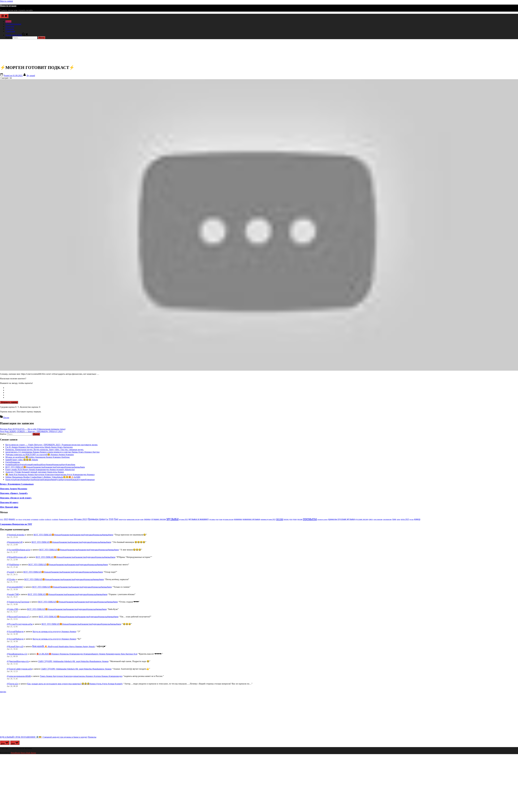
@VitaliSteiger (13, 564)
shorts (20, 519)
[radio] (261, 388)
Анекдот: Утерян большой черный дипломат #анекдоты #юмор (34, 472)
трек (394, 519)
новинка (238, 519)
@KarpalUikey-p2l (15, 646)
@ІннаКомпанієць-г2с (17, 654)
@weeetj (10, 572)
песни (279, 519)
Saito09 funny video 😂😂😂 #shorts (21, 460)
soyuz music (26, 519)
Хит (116, 519)
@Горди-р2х (12, 684)
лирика (147, 519)
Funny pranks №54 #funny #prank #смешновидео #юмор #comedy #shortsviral (40, 469)
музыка (172, 518)
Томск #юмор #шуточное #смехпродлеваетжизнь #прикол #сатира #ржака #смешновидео (81, 676)
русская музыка (346, 519)
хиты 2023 (405, 519)
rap (17, 519)
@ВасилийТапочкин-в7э (18, 616)
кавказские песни (133, 519)
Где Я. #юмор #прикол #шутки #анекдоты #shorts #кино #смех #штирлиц (39, 447)
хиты (398, 519)
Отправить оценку (9, 402)
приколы (332, 519)
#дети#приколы (12, 462)
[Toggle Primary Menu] (4, 16)
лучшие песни (158, 519)
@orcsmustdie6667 (15, 587)
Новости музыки (8, 6)
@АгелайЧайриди (15, 631)
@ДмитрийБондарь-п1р (18, 661)
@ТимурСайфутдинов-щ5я (19, 669)
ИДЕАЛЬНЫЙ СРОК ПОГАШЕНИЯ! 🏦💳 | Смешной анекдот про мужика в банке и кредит (43, 737)
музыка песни (228, 519)
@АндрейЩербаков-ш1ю (18, 550)
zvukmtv (55, 519)
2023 (6, 519)
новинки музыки (251, 519)
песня (299, 519)
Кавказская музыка (66, 519)
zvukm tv (48, 519)
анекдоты (122, 519)
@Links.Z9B (12, 609)
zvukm (41, 519)
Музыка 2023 (80, 519)
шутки (412, 519)
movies (3, 692)
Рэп (106, 519)
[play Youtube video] (259, 225)
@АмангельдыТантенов (18, 602)
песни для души (290, 519)
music (12, 518)
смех (371, 519)
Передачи (9, 26)
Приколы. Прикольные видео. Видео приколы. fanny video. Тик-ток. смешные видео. (44, 449)
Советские (10, 31)
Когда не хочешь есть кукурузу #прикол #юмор (54, 631)
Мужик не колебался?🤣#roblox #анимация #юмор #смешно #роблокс (37, 457)
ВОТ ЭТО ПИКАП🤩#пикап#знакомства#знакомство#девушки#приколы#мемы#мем (45, 467)
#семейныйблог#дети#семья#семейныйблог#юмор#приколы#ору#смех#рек (40, 464)
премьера (310, 519)
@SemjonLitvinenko (16, 535)
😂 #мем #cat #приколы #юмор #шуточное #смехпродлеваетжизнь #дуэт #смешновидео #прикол (50, 474)
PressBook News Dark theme (23, 753)
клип (141, 519)
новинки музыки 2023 (268, 519)
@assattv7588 (13, 594)
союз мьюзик (377, 519)
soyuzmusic (35, 519)
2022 (1, 519)
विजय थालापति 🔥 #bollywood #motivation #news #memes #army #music (63, 646)
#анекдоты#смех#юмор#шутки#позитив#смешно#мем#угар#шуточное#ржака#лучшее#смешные (50, 479)
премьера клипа (322, 519)
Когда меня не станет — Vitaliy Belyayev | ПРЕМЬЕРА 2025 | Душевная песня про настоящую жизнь (51, 445)
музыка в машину (198, 518)
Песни (8, 21)
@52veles (11, 579)
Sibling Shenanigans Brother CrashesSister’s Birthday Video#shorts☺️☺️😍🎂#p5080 (42, 477)
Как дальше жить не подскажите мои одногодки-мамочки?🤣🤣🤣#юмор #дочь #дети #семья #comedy (74, 684)
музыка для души (215, 519)
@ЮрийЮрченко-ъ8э (17, 557)
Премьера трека (96, 519)
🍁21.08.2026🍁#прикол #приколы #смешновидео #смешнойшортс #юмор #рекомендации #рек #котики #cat (86, 654)
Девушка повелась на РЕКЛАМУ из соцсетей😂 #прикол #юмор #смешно (39, 454)
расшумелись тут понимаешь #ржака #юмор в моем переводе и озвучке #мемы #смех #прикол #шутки (52, 452)
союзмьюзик (387, 519)
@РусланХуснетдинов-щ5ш (20, 624)
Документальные (13, 24)
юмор (417, 519)
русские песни (361, 519)
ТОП (111, 519)
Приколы (9, 29)
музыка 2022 (183, 519)
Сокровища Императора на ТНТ (16, 524)
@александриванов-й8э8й (19, 676)
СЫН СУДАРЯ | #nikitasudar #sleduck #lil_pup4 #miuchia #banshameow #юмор (73, 661)
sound (31, 75)
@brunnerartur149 (15, 542)
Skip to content (6, 1)
